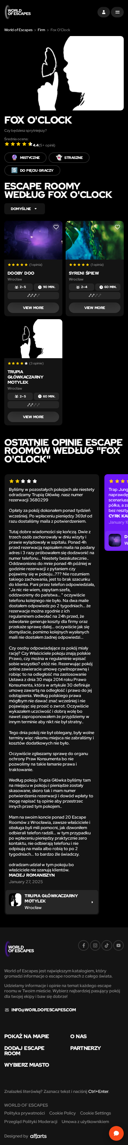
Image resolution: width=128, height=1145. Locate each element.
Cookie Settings (95, 1113)
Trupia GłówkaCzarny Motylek (26, 377)
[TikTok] (106, 945)
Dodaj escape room (24, 1051)
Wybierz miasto (26, 1065)
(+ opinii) (47, 145)
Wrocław (15, 279)
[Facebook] (83, 945)
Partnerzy (85, 1048)
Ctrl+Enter (98, 1091)
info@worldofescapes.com (43, 1010)
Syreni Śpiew (84, 273)
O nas (78, 1036)
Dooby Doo (21, 273)
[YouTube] (118, 945)
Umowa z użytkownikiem (85, 1121)
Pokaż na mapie (26, 1036)
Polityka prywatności (24, 1113)
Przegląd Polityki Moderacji (30, 1121)
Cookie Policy (62, 1113)
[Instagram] (95, 945)
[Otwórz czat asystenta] (116, 1133)
